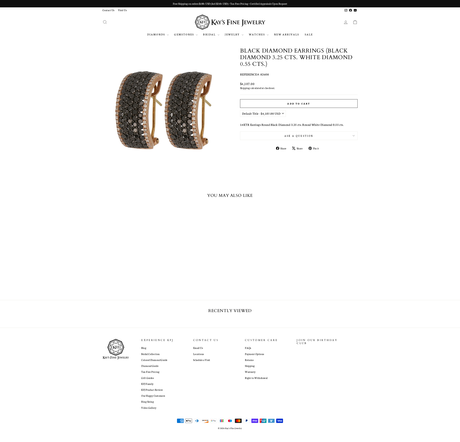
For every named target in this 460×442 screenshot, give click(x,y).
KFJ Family (147, 384)
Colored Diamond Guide (154, 360)
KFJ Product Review (152, 389)
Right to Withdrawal (256, 378)
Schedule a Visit (201, 360)
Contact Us (108, 10)
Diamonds (156, 34)
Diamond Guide (149, 366)
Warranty (250, 372)
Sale (309, 34)
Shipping (245, 88)
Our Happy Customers (153, 395)
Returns (249, 360)
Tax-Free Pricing (150, 372)
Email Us (198, 348)
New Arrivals (286, 34)
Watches (257, 34)
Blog (143, 348)
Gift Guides (147, 378)
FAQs (248, 348)
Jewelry (233, 34)
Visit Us (122, 10)
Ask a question (298, 135)
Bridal (210, 34)
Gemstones (184, 34)
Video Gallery (148, 407)
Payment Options (254, 354)
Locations (198, 354)
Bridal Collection (150, 354)
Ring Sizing (147, 401)
